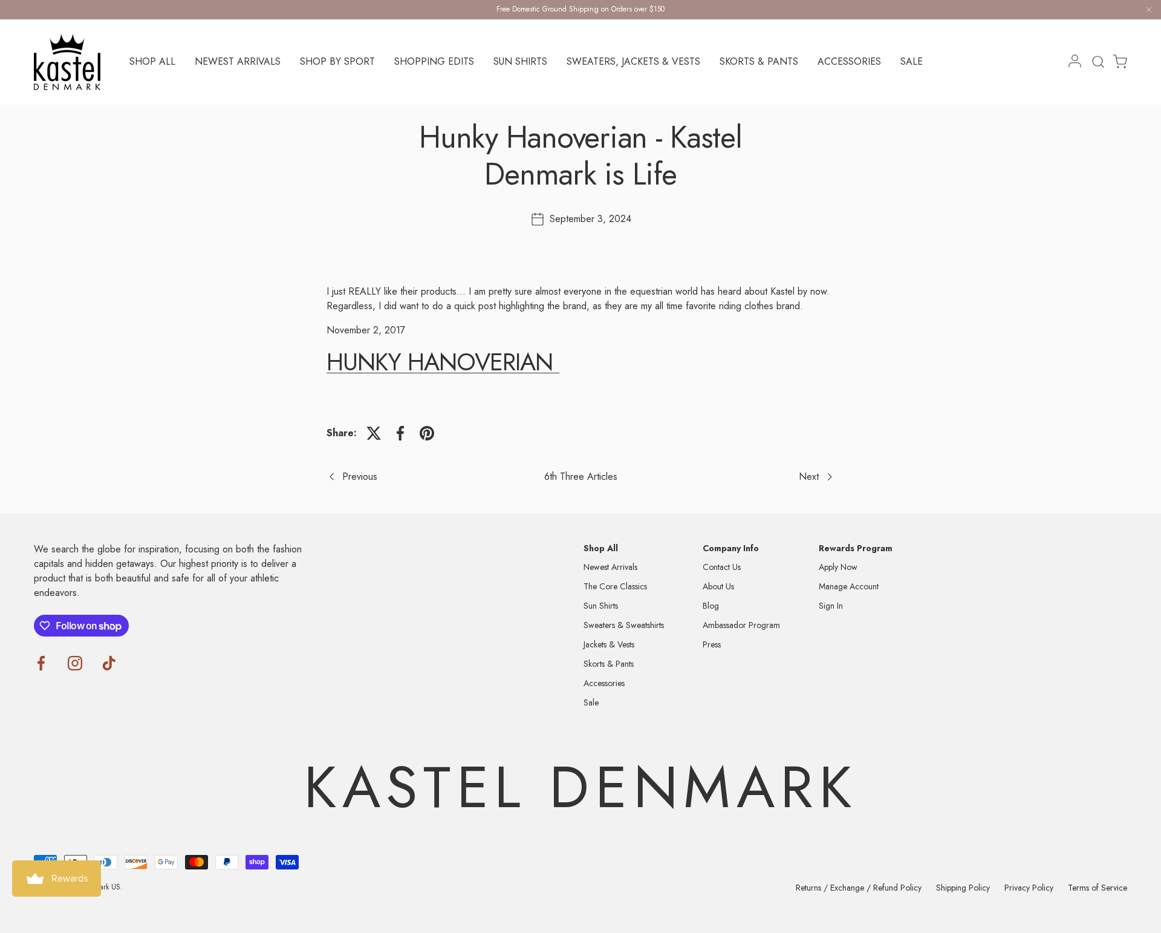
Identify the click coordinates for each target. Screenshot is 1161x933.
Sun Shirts (520, 61)
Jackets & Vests (609, 644)
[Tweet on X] (373, 433)
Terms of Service (1097, 888)
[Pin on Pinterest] (427, 433)
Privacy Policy (1028, 888)
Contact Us (722, 567)
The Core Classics (615, 586)
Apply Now (838, 567)
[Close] (1149, 12)
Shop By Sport (337, 61)
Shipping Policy (963, 888)
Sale (911, 61)
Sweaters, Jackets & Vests (633, 61)
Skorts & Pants (759, 61)
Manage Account (849, 586)
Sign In (831, 606)
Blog (711, 606)
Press (712, 644)
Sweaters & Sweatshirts (624, 625)
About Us (718, 586)
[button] (1116, 61)
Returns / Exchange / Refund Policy (859, 888)
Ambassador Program (741, 625)
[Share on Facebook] (400, 433)
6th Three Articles (580, 476)
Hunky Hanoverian (443, 361)
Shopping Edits (434, 61)
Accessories (849, 61)
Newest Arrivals (238, 61)
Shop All (152, 61)
